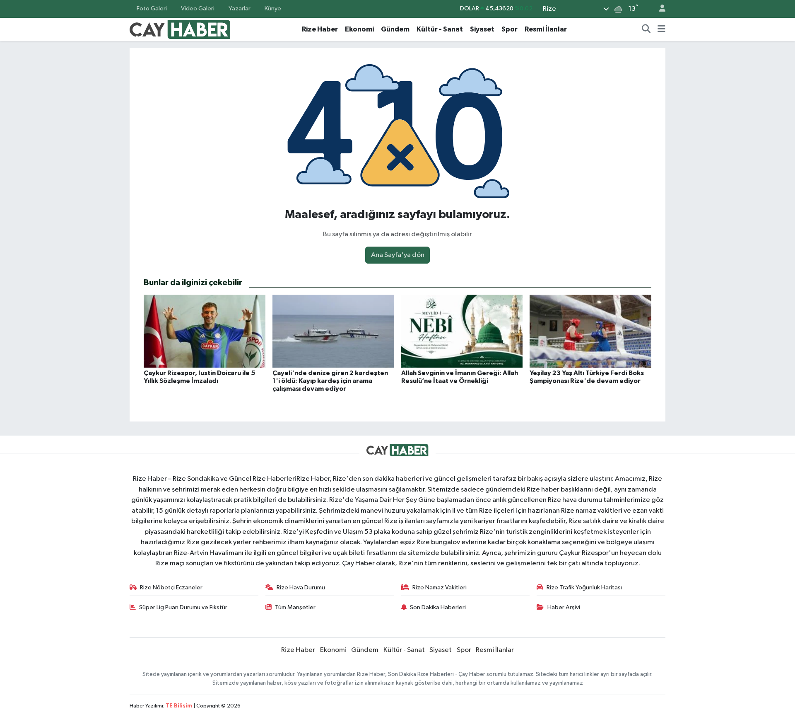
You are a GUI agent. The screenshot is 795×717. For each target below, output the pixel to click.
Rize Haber (320, 29)
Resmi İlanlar (546, 29)
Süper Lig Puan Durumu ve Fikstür (183, 607)
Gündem (395, 29)
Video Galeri (197, 8)
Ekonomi (359, 29)
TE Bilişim (179, 706)
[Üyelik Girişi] (658, 9)
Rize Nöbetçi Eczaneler (171, 587)
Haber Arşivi (563, 607)
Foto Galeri (152, 8)
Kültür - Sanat (440, 29)
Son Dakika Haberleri (438, 607)
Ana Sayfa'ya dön (397, 255)
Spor (509, 29)
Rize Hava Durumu (301, 587)
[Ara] (646, 29)
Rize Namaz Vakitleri (439, 587)
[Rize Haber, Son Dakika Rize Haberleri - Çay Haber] (180, 29)
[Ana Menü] (661, 29)
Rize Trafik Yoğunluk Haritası (584, 587)
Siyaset (482, 29)
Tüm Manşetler (295, 607)
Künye (273, 8)
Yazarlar (240, 8)
